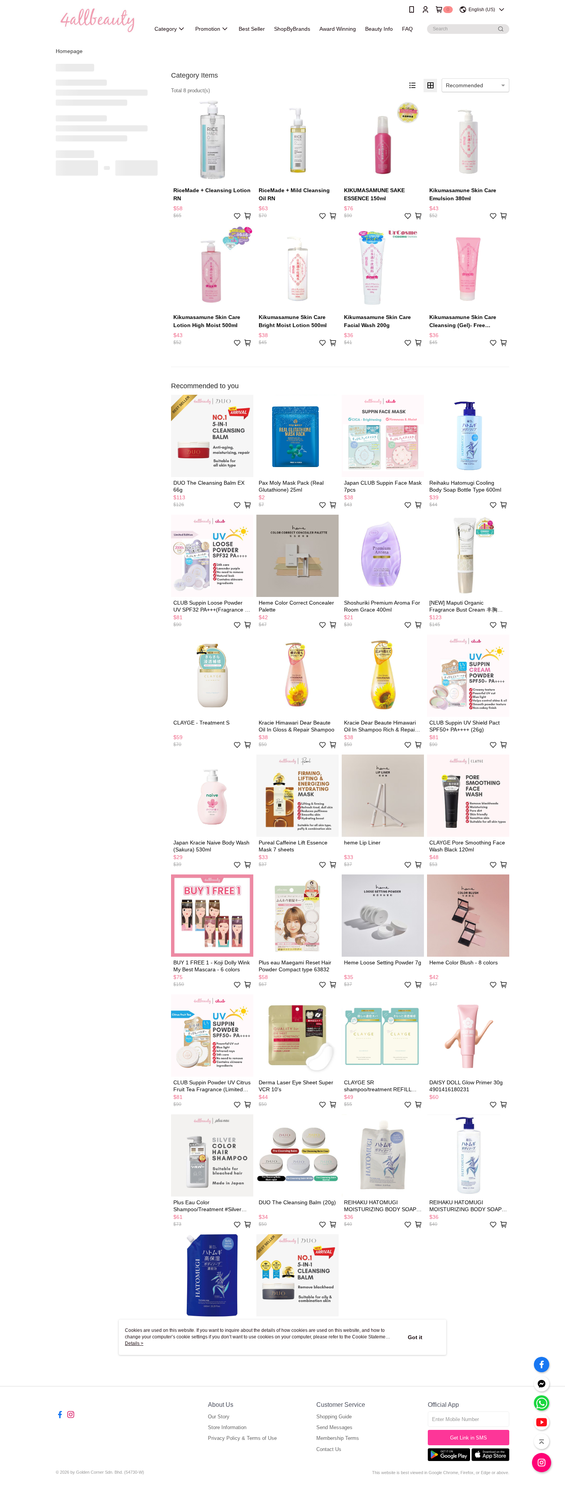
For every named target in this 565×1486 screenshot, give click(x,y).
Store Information (227, 1427)
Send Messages (334, 1427)
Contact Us (328, 1449)
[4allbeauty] (98, 20)
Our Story (218, 1417)
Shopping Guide (334, 1417)
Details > (134, 1343)
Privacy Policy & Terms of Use (242, 1438)
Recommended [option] (464, 85)
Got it (415, 1337)
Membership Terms (337, 1438)
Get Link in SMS (468, 1438)
